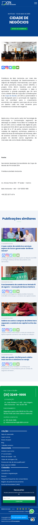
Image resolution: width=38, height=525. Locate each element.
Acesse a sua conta (7, 451)
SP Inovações (15, 521)
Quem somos (5, 437)
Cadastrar (19, 501)
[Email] (17, 67)
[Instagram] (6, 67)
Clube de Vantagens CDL (9, 459)
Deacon (3, 476)
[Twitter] (10, 67)
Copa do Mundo (11, 96)
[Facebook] (3, 67)
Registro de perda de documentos (12, 482)
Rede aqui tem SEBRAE (8, 465)
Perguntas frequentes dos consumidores (14, 479)
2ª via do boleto (6, 454)
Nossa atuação (6, 440)
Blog (2, 443)
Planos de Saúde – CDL (8, 457)
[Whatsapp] (14, 67)
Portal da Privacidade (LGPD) (10, 484)
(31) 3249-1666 (15, 395)
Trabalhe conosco (7, 445)
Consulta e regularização (9, 473)
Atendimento (5, 471)
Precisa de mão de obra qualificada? (13, 462)
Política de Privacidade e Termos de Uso (21, 511)
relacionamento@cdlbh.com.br (17, 422)
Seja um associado (7, 434)
